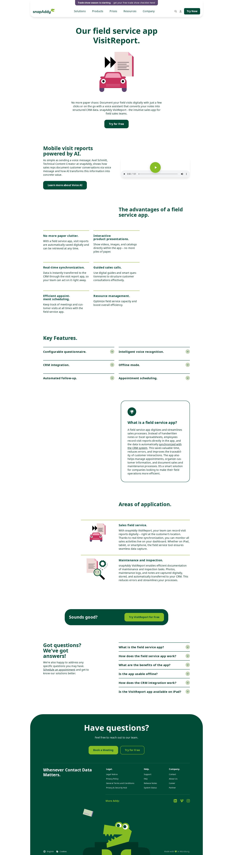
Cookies (63, 851)
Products (97, 11)
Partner (172, 787)
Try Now (192, 11)
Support (147, 774)
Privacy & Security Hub (116, 787)
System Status (150, 787)
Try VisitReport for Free (144, 617)
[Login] (180, 11)
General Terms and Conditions (120, 783)
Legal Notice (112, 774)
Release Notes (150, 783)
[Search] (175, 11)
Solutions (80, 11)
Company (149, 11)
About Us (173, 778)
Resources (130, 11)
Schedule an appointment (59, 669)
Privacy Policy (112, 778)
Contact (172, 774)
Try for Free (116, 124)
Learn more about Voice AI (65, 185)
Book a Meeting (103, 750)
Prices (113, 11)
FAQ (146, 778)
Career (172, 783)
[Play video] (155, 167)
